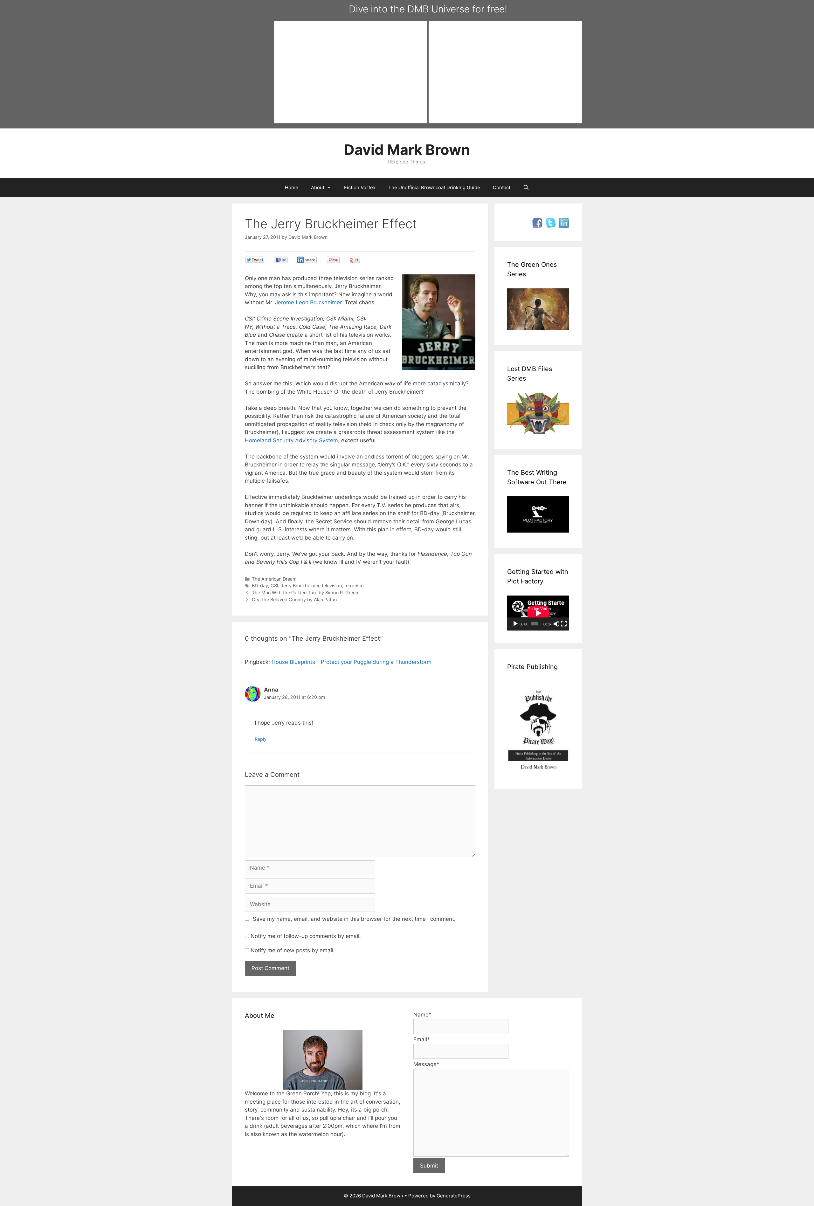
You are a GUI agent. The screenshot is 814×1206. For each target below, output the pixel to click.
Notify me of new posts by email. (293, 950)
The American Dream (274, 579)
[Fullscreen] (564, 624)
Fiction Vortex (360, 187)
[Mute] (556, 624)
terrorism (354, 585)
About (317, 187)
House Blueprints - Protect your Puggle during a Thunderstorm (351, 662)
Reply (260, 739)
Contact (501, 187)
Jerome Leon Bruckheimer (308, 302)
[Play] (515, 624)
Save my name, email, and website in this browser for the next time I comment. (354, 919)
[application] (538, 613)
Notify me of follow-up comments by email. (306, 936)
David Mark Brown (407, 149)
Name (422, 1014)
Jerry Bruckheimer (300, 585)
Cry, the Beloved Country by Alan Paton (294, 599)
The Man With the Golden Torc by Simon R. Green (305, 592)
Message (426, 1064)
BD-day (260, 585)
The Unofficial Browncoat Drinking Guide (434, 187)
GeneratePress (454, 1196)
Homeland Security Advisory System (291, 440)
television (332, 585)
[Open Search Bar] (526, 187)
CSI (274, 585)
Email (421, 1039)
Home (291, 187)
